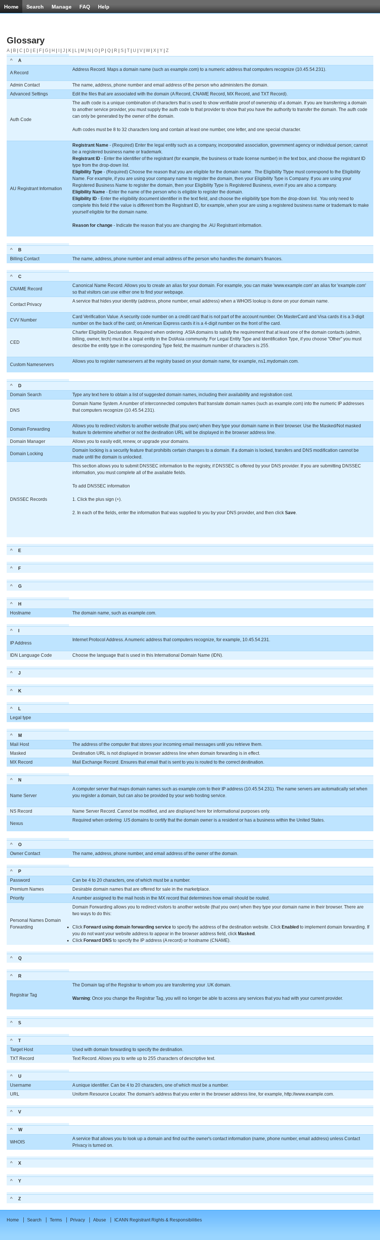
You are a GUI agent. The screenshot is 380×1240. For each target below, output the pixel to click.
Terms (56, 1220)
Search (34, 1220)
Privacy (77, 1220)
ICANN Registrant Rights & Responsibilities (158, 1220)
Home (13, 1220)
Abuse (99, 1220)
